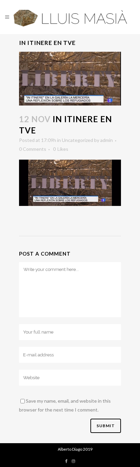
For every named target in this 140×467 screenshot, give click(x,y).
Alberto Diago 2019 (75, 449)
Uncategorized (77, 140)
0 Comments (32, 149)
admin (106, 140)
